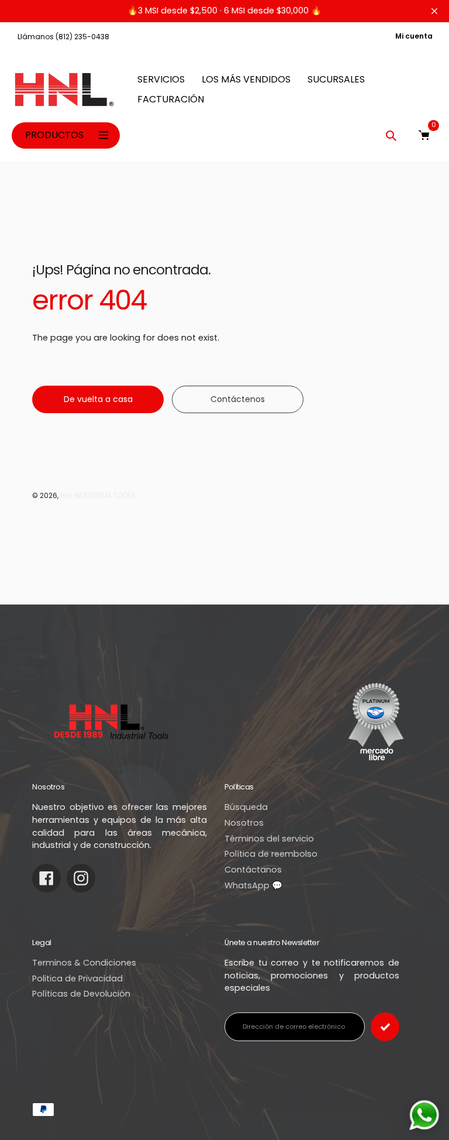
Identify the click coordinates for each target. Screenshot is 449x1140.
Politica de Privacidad (77, 978)
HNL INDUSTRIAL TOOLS (97, 495)
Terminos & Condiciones (84, 963)
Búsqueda (246, 807)
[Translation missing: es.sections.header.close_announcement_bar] (434, 11)
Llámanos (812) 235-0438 (63, 37)
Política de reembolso (270, 854)
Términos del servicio (269, 838)
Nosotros (244, 823)
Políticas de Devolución (81, 994)
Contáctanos (253, 869)
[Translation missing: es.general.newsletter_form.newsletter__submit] (385, 1026)
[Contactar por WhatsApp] (424, 1115)
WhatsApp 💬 (253, 885)
